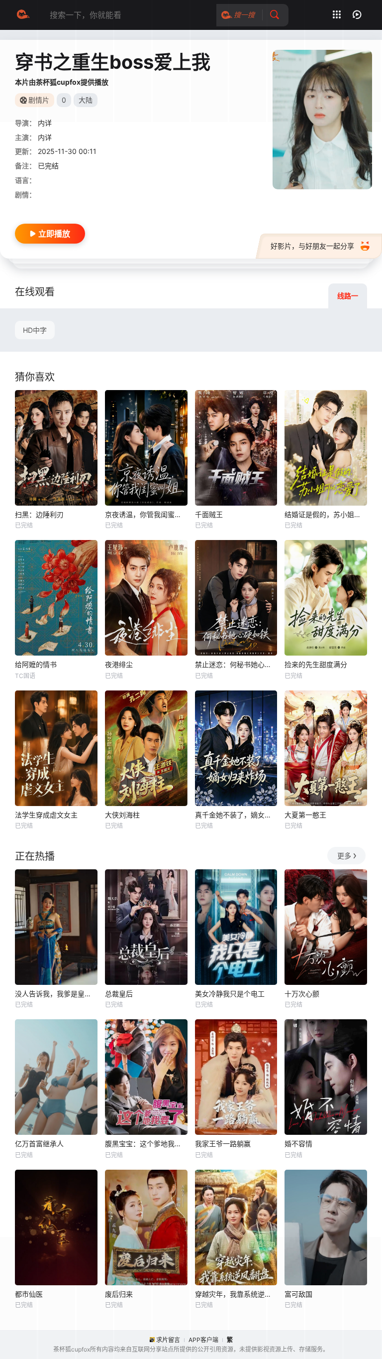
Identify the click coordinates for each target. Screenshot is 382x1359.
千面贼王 (209, 514)
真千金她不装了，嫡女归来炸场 (236, 815)
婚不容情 (298, 1143)
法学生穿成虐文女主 (46, 815)
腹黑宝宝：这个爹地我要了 (146, 1143)
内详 (45, 123)
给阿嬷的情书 (36, 664)
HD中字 (35, 330)
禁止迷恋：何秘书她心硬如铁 (236, 664)
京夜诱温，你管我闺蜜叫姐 (146, 514)
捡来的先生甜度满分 (316, 664)
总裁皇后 (119, 993)
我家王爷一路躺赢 (223, 1143)
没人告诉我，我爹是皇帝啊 (56, 993)
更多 (344, 855)
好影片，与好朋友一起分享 (312, 246)
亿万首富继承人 (39, 1143)
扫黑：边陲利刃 (39, 514)
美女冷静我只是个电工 (230, 993)
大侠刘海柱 (122, 815)
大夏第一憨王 (305, 815)
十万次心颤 (302, 993)
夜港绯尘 (119, 664)
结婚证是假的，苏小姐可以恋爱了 (326, 514)
